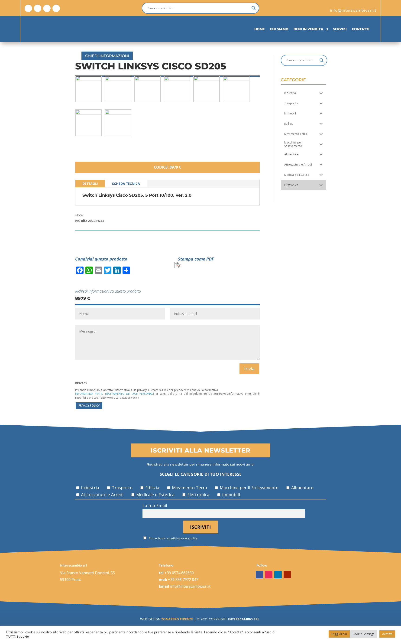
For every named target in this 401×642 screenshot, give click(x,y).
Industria (89, 487)
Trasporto (122, 487)
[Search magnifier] (253, 8)
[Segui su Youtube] (56, 8)
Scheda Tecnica (126, 183)
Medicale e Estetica (155, 494)
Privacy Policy (89, 405)
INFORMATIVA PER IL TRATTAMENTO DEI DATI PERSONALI (114, 394)
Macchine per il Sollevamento (248, 487)
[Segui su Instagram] (37, 8)
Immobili (230, 494)
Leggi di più (339, 634)
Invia (249, 368)
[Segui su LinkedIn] (47, 8)
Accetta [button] (387, 634)
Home (259, 29)
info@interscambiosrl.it (190, 586)
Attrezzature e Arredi (101, 494)
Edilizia (151, 487)
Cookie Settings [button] (363, 634)
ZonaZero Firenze (176, 619)
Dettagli (90, 183)
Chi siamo (279, 29)
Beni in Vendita (308, 29)
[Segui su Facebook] (28, 8)
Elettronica (197, 494)
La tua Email (154, 505)
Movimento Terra (189, 487)
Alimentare (301, 487)
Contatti (360, 29)
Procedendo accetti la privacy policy (172, 538)
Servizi (340, 29)
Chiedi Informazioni (107, 56)
